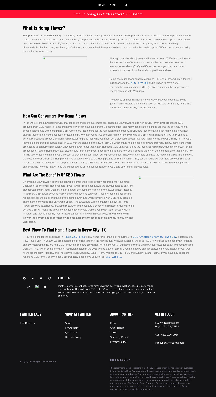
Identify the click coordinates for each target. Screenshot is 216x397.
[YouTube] (41, 278)
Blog (113, 323)
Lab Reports (27, 323)
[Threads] (37, 286)
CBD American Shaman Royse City (154, 236)
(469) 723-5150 (114, 256)
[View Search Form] (123, 5)
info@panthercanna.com (170, 342)
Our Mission (117, 327)
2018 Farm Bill (139, 82)
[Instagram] (49, 278)
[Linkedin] (45, 286)
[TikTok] (28, 286)
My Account (72, 327)
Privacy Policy (118, 342)
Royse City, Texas (74, 236)
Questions (71, 332)
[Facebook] (24, 278)
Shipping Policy (119, 337)
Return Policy (73, 337)
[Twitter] (32, 278)
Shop (68, 323)
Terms (114, 332)
